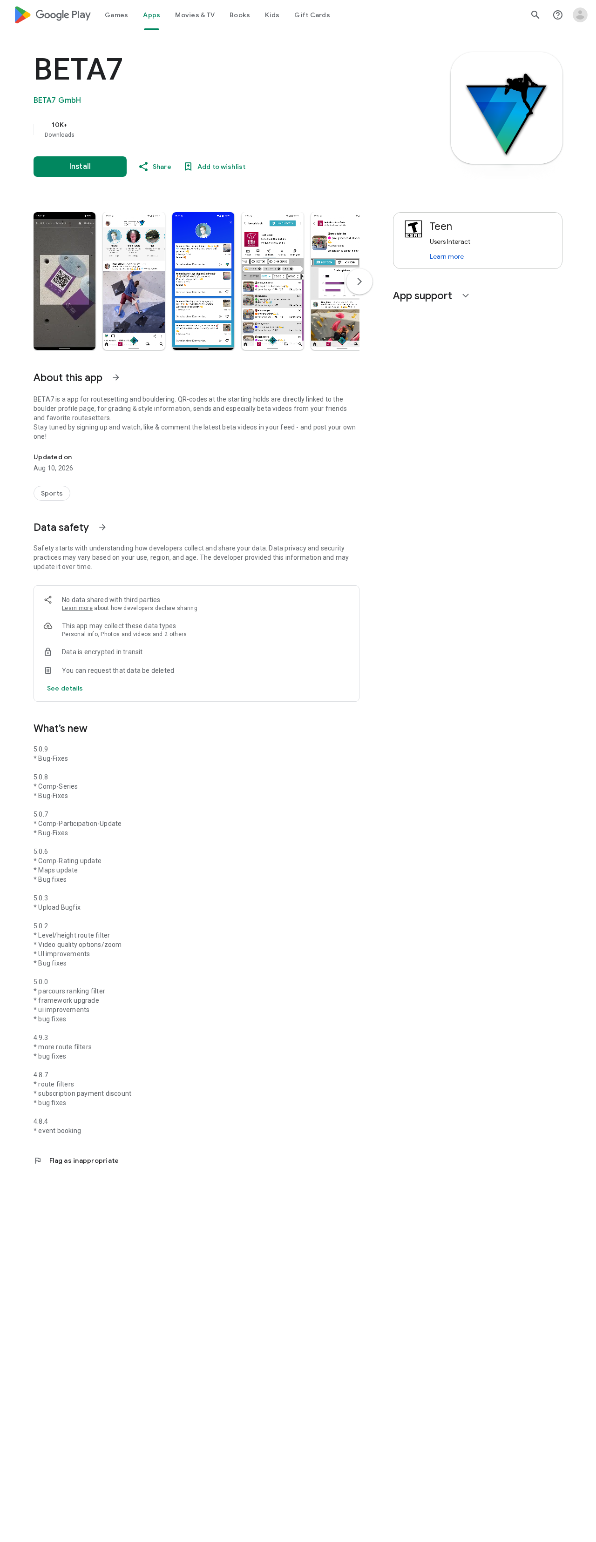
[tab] (116, 15)
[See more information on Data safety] (102, 527)
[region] (220, 129)
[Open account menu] (580, 15)
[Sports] (52, 493)
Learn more (77, 608)
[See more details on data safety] (65, 688)
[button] (64, 281)
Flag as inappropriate (76, 1160)
